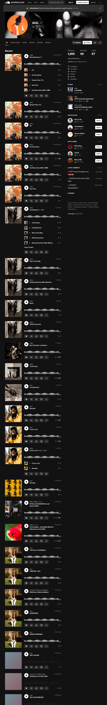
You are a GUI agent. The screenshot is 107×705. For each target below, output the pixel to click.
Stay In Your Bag (37, 233)
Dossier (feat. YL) (37, 80)
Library (42, 2)
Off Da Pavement (37, 238)
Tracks (24, 42)
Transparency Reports (80, 207)
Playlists (40, 42)
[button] (100, 2)
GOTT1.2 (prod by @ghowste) (79, 171)
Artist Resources (78, 205)
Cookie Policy (82, 203)
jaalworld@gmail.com (80, 61)
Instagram (73, 66)
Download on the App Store (74, 198)
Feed (35, 2)
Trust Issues (36, 223)
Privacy (74, 203)
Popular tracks (15, 42)
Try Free (75, 8)
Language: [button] (75, 213)
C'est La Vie (36, 463)
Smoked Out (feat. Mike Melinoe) (43, 243)
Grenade (35, 468)
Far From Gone (36, 75)
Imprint (70, 205)
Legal (69, 203)
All (7, 42)
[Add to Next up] (46, 95)
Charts (70, 207)
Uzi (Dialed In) (36, 228)
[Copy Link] (41, 95)
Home (30, 2)
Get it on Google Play (88, 198)
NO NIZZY (73, 185)
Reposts (48, 42)
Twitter (72, 74)
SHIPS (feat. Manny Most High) (79, 178)
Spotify (72, 76)
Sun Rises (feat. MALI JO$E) (41, 90)
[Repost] (31, 95)
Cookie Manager (92, 203)
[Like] (26, 95)
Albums (32, 42)
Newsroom (88, 205)
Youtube (73, 71)
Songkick (73, 79)
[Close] (100, 8)
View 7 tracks (28, 247)
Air (33, 70)
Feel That (35, 85)
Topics (95, 205)
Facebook (73, 69)
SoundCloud (14, 2)
